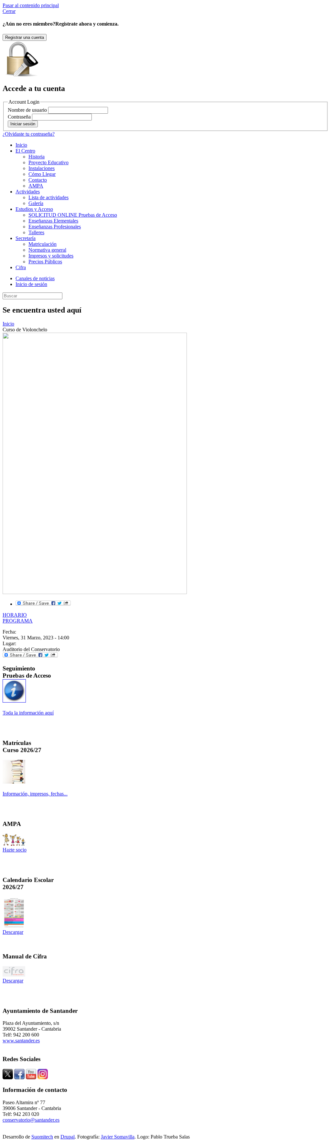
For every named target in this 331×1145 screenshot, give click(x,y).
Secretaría (26, 238)
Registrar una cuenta (24, 37)
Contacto (37, 180)
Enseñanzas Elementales (53, 220)
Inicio (21, 145)
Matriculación (42, 244)
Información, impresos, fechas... (35, 793)
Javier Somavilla (117, 1136)
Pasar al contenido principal (31, 5)
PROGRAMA (18, 621)
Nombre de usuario (27, 110)
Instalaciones (41, 168)
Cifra (21, 267)
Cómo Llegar (42, 174)
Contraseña (19, 117)
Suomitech (42, 1136)
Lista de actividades (48, 197)
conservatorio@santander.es (31, 1120)
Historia (36, 156)
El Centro (25, 151)
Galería (35, 203)
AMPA (35, 186)
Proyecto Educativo (48, 162)
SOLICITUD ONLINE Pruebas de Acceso (72, 215)
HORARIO (15, 615)
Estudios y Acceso (34, 209)
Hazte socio (15, 850)
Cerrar (9, 11)
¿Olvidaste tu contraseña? (29, 134)
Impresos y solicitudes (50, 255)
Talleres (36, 232)
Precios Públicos (45, 261)
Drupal (67, 1136)
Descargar (13, 932)
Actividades (28, 191)
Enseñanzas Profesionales (54, 226)
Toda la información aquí (28, 713)
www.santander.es (21, 1040)
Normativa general (47, 250)
